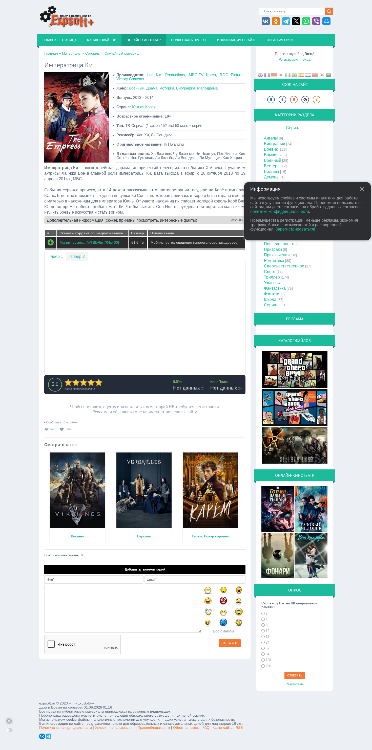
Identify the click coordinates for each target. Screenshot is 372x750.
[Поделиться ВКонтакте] (266, 21)
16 (267, 637)
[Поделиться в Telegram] (286, 21)
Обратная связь (186, 727)
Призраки (273, 249)
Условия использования (115, 727)
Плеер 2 (77, 256)
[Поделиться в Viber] (316, 21)
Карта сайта (223, 727)
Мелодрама (207, 88)
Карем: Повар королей (210, 536)
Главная (51, 53)
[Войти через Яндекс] (294, 99)
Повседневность (279, 244)
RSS (239, 727)
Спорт (270, 271)
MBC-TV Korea (202, 75)
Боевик (271, 149)
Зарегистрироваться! (295, 229)
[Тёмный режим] (9, 730)
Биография (185, 88)
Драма (151, 88)
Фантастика (275, 288)
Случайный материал (122, 53)
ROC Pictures (232, 75)
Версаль (144, 536)
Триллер (272, 277)
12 (267, 631)
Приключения (277, 255)
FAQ (206, 727)
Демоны (271, 177)
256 (268, 666)
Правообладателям (154, 727)
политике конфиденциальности (279, 211)
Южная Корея (144, 107)
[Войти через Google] (305, 99)
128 (268, 660)
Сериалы (92, 53)
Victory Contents (130, 79)
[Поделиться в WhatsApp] (306, 21)
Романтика (274, 260)
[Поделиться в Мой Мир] (326, 21)
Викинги (77, 536)
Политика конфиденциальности (65, 727)
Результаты (294, 684)
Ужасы (270, 283)
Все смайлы (223, 631)
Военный (136, 88)
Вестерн (272, 166)
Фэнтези (271, 294)
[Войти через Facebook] (282, 99)
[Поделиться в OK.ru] (276, 21)
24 (267, 642)
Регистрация (289, 59)
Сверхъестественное (284, 266)
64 (267, 654)
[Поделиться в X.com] (296, 21)
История (166, 88)
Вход (306, 59)
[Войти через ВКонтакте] (271, 99)
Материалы (71, 53)
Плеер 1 (55, 256)
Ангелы (271, 138)
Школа (270, 299)
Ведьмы (271, 171)
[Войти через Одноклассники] (316, 99)
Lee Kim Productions (166, 75)
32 (267, 648)
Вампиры (273, 155)
